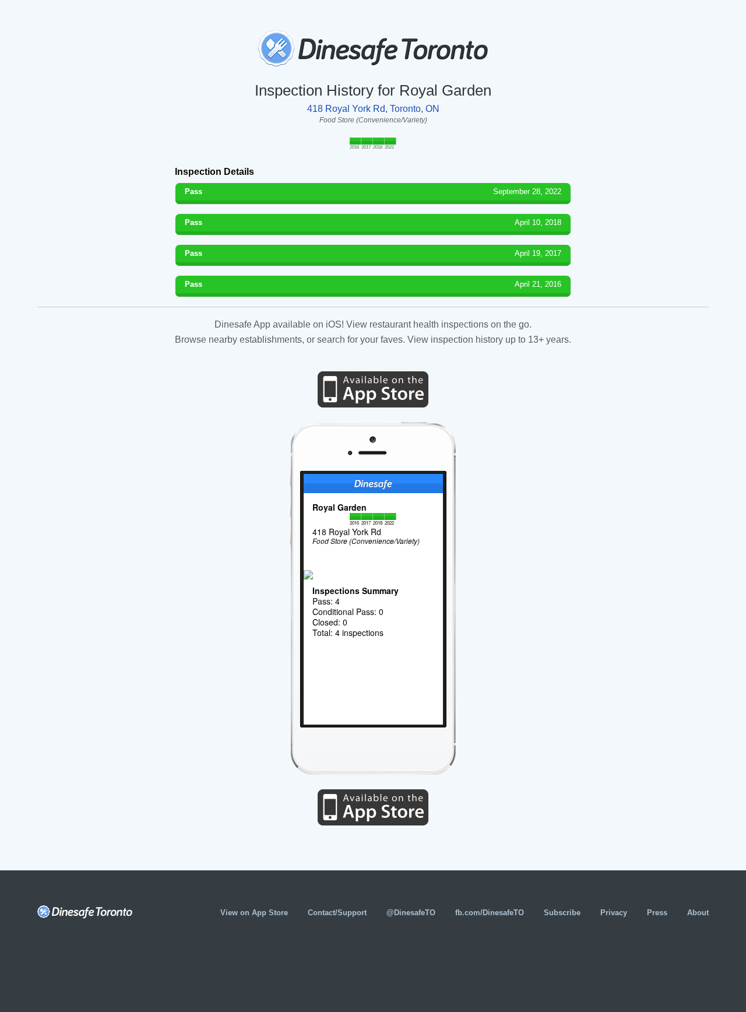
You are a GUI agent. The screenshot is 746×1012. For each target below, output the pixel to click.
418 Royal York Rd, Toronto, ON (373, 109)
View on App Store (254, 912)
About (698, 912)
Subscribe (562, 912)
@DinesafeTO (410, 912)
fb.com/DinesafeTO (489, 912)
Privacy (613, 912)
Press (657, 912)
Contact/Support (337, 912)
